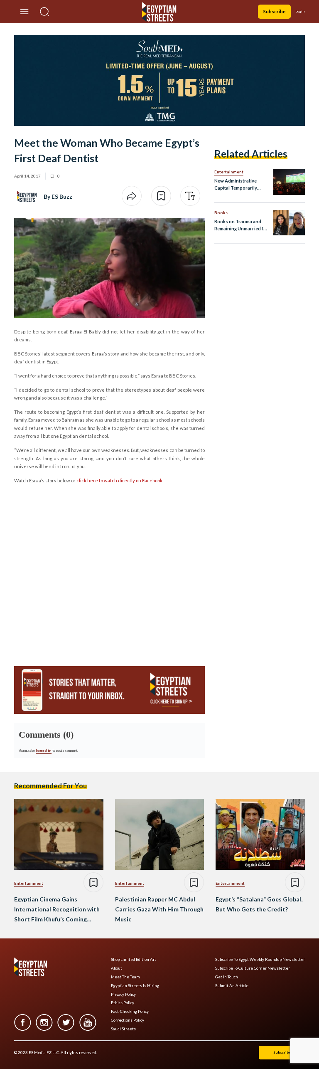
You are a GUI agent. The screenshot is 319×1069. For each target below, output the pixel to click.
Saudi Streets (123, 1029)
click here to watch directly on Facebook (119, 480)
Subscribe (274, 11)
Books (221, 212)
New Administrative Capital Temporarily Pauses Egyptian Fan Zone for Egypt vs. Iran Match (238, 185)
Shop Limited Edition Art (133, 959)
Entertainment (228, 171)
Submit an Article (231, 985)
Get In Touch (226, 977)
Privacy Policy (123, 994)
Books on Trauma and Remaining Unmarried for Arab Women (241, 225)
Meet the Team (125, 977)
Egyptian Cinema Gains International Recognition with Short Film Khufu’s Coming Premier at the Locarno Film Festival (57, 910)
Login (300, 11)
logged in (44, 750)
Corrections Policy (127, 1020)
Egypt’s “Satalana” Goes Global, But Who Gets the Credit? (259, 904)
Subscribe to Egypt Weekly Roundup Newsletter (260, 959)
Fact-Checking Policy (130, 1011)
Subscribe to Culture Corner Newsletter (252, 968)
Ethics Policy (122, 1002)
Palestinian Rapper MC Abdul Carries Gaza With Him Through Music (159, 909)
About (116, 968)
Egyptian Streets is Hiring (135, 985)
